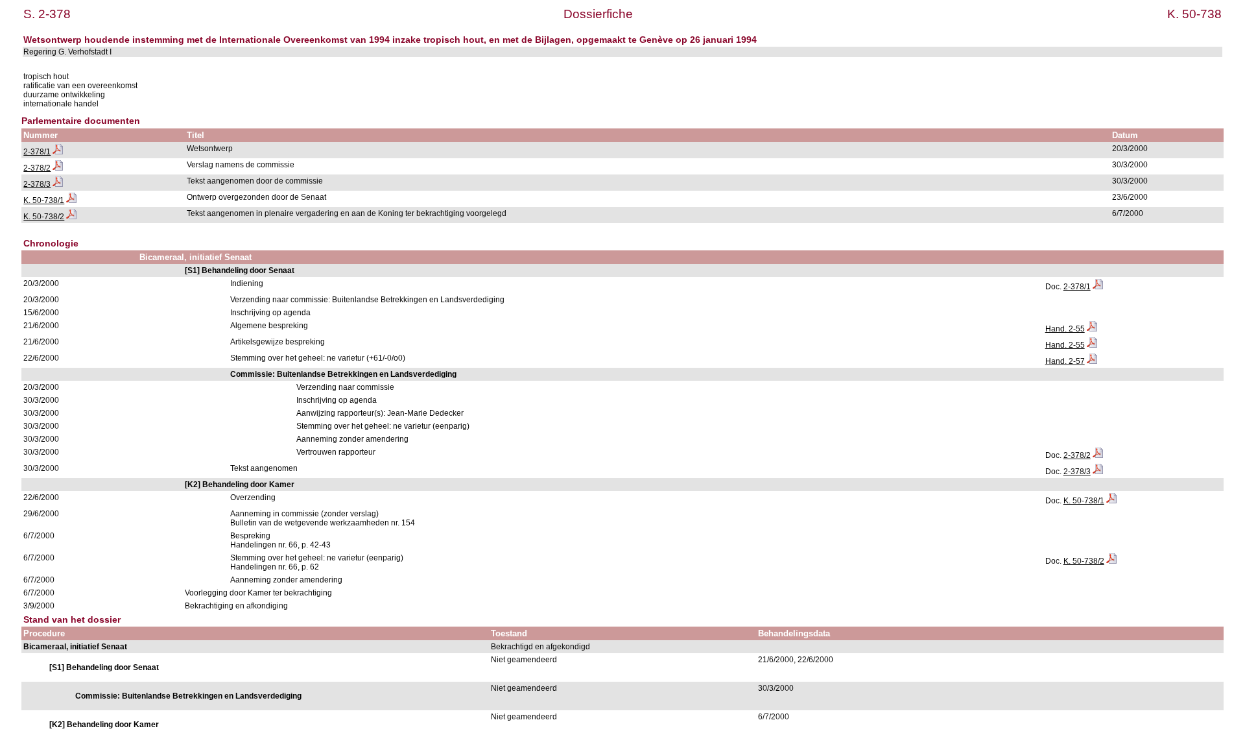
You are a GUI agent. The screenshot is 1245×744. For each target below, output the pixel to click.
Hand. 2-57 (1065, 361)
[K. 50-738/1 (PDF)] (71, 200)
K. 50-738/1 (43, 200)
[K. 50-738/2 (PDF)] (71, 216)
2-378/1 (37, 151)
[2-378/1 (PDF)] (58, 151)
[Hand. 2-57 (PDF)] (1092, 361)
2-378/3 (37, 184)
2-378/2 (37, 168)
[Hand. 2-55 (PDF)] (1092, 328)
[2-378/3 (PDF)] (58, 184)
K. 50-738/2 (43, 216)
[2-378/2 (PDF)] (58, 168)
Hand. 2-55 (1065, 328)
